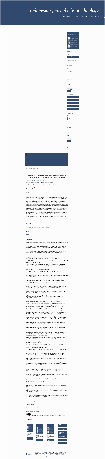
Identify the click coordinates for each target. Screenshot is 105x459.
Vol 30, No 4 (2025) (38, 436)
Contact (29, 164)
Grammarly (70, 119)
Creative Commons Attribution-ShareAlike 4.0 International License (51, 415)
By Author (68, 146)
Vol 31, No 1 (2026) (29, 434)
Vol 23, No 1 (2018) (32, 168)
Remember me (70, 89)
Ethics (61, 439)
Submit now (62, 443)
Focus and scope (61, 433)
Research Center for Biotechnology (51, 451)
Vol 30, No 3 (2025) (49, 436)
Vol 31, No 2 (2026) (69, 53)
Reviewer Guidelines (69, 76)
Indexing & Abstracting (32, 163)
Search (28, 157)
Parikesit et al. (28, 234)
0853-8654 (57, 449)
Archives (29, 159)
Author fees (62, 436)
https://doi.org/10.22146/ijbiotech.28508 (35, 180)
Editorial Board (69, 73)
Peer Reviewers (69, 74)
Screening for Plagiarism (70, 71)
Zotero (69, 117)
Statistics (29, 162)
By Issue (68, 144)
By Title (68, 147)
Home (28, 153)
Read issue (72, 56)
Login (28, 155)
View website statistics (59, 456)
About (28, 154)
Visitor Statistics (69, 80)
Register (29, 156)
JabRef (69, 118)
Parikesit (38, 168)
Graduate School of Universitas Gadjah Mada (43, 452)
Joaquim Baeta (52, 456)
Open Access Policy (69, 77)
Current (29, 158)
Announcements (30, 161)
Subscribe (68, 131)
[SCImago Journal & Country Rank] (71, 60)
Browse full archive (62, 425)
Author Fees (68, 68)
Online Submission (69, 65)
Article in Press (30, 165)
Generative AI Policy (69, 79)
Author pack (62, 429)
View (67, 129)
